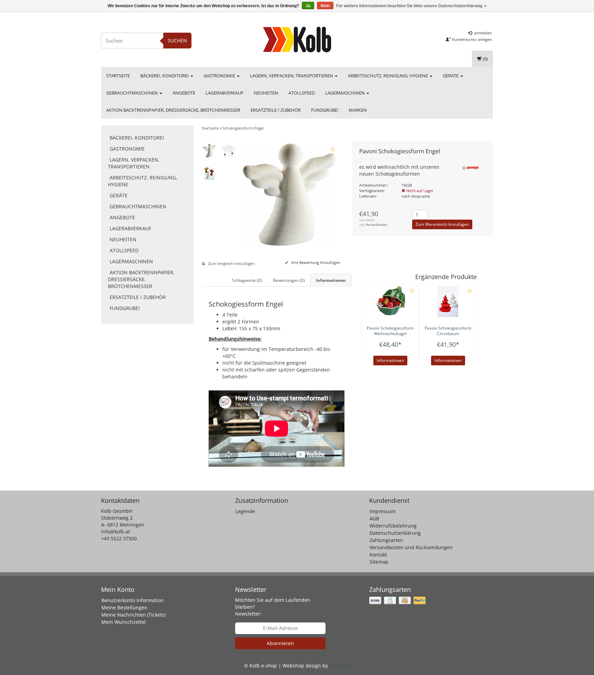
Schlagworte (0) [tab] (247, 280)
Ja (308, 5)
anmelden (482, 32)
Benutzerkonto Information (132, 600)
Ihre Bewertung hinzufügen (315, 262)
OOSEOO (339, 665)
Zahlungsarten (386, 540)
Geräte (451, 76)
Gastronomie (220, 76)
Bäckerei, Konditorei (165, 76)
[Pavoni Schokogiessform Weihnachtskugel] (390, 301)
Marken (358, 110)
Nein (325, 5)
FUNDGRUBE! (324, 110)
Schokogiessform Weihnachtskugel (390, 331)
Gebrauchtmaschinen (132, 93)
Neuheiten (266, 93)
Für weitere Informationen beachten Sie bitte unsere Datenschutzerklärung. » (411, 5)
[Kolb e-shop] (297, 39)
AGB (374, 518)
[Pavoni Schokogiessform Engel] (209, 150)
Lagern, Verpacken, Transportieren (292, 76)
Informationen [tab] (331, 280)
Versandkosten (376, 224)
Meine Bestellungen (124, 607)
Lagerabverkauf (224, 93)
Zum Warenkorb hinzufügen (442, 224)
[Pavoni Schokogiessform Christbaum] (447, 301)
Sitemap (379, 561)
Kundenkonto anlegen (471, 39)
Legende (245, 511)
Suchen (177, 40)
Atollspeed (301, 93)
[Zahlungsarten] (398, 600)
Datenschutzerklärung (395, 533)
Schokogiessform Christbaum (448, 331)
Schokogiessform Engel (243, 128)
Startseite (118, 76)
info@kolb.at (115, 531)
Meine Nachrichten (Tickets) (133, 614)
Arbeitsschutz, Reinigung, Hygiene (388, 76)
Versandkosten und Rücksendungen (411, 547)
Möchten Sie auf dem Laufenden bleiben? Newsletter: (272, 607)
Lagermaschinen (345, 93)
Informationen (390, 360)
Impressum (383, 511)
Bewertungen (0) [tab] (289, 280)
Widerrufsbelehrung (393, 525)
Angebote (184, 93)
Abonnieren (280, 643)
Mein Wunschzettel (123, 622)
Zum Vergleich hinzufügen (231, 263)
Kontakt (378, 554)
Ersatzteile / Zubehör (276, 110)
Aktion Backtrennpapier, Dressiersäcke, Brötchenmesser (173, 110)
